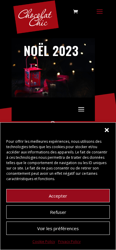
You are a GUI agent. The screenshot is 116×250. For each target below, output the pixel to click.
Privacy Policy (69, 241)
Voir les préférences (58, 228)
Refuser (58, 212)
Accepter (58, 196)
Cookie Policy (43, 241)
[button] (107, 130)
